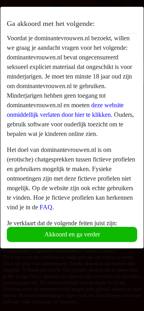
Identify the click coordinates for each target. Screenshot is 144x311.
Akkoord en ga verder (72, 234)
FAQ (46, 207)
